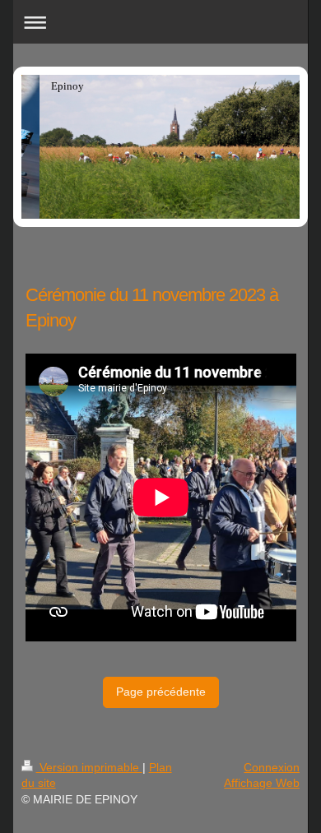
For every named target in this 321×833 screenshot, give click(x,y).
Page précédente (161, 691)
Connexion (272, 767)
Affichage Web (262, 782)
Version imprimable (89, 767)
